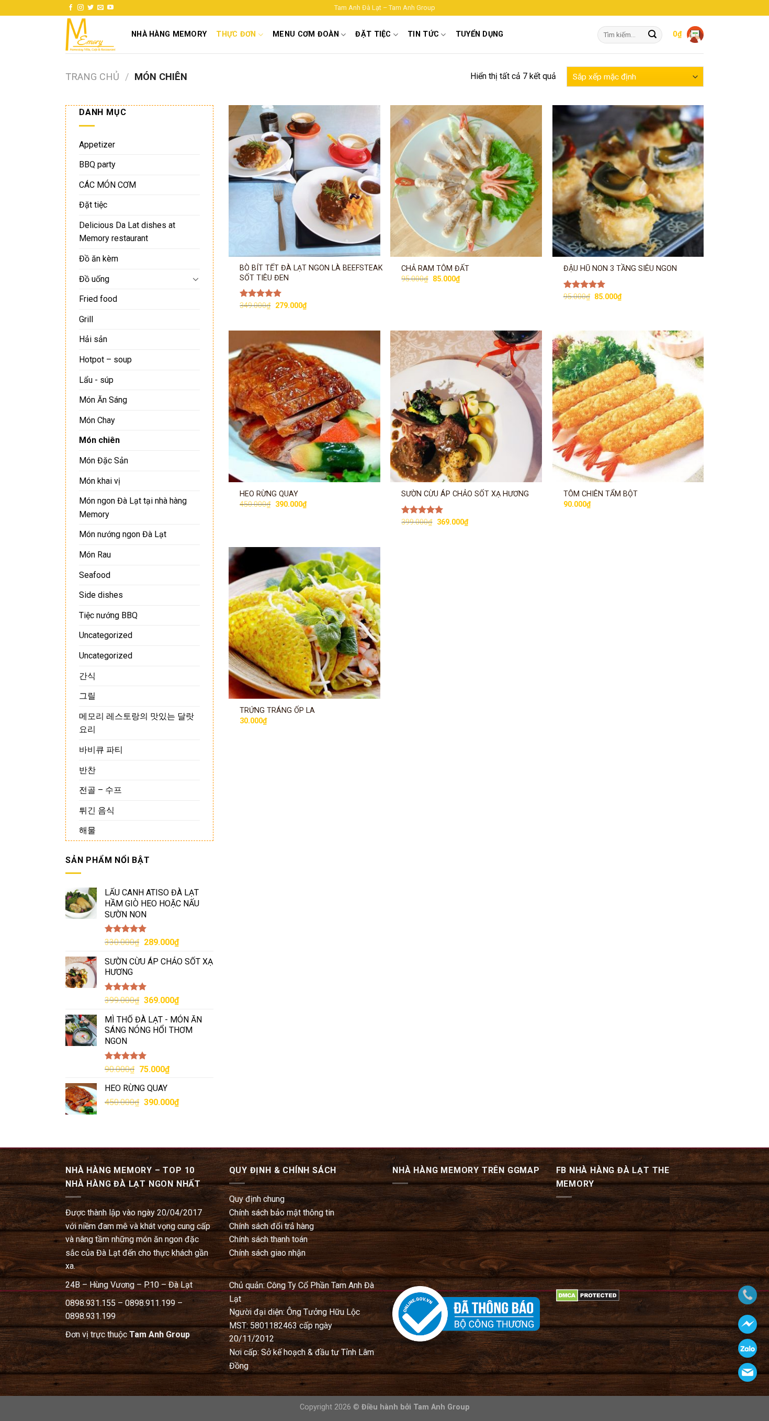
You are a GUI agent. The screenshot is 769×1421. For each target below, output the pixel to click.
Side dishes (101, 595)
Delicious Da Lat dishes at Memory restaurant (127, 232)
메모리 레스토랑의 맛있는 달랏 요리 (136, 723)
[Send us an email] (100, 8)
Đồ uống (94, 279)
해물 (87, 830)
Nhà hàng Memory (169, 34)
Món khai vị (99, 481)
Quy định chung (257, 1199)
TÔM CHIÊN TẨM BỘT (600, 494)
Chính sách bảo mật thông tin (281, 1213)
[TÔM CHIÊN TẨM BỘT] (628, 406)
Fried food (98, 299)
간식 (87, 676)
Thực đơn (236, 34)
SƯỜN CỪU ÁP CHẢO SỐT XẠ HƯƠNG (465, 494)
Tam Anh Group (159, 1334)
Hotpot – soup (105, 360)
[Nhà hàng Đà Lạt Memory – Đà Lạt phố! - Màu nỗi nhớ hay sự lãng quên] (90, 34)
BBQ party (97, 164)
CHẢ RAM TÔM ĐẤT (435, 268)
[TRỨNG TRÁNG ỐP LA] (304, 623)
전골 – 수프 (100, 790)
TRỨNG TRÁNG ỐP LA (277, 710)
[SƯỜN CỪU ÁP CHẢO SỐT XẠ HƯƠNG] (466, 406)
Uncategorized (105, 635)
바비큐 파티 (101, 750)
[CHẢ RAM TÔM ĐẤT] (466, 181)
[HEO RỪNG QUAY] (304, 406)
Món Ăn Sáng (103, 400)
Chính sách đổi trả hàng (271, 1226)
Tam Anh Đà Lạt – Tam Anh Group (384, 8)
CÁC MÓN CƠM (107, 185)
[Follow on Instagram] (80, 8)
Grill (86, 319)
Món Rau (95, 555)
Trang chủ (92, 76)
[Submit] (652, 35)
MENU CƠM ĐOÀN (306, 34)
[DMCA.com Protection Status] (587, 1295)
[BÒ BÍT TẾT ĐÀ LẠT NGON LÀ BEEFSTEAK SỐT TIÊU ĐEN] (304, 181)
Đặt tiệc (93, 205)
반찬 (87, 770)
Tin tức (423, 34)
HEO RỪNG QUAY (269, 494)
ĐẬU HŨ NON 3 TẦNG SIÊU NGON (620, 268)
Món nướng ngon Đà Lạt (122, 534)
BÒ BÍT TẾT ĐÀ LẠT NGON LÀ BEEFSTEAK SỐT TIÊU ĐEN (311, 273)
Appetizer (97, 145)
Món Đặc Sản (103, 460)
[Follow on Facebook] (70, 8)
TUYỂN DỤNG (480, 34)
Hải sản (93, 339)
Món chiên (99, 440)
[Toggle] (195, 278)
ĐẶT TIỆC (373, 34)
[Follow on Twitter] (90, 8)
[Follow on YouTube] (110, 8)
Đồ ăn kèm (98, 259)
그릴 (87, 696)
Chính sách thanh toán (268, 1239)
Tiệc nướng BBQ (108, 615)
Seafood (94, 575)
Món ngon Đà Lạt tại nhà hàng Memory (133, 507)
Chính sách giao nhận (267, 1253)
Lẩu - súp (96, 380)
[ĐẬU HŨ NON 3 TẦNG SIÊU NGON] (628, 181)
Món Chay (97, 420)
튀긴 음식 (97, 810)
